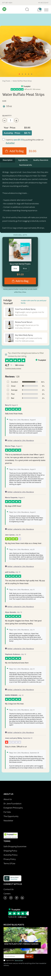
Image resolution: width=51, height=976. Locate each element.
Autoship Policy (10, 854)
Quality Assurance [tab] (40, 160)
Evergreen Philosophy (13, 807)
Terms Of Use (9, 863)
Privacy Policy (10, 859)
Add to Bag (22, 281)
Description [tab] (7, 160)
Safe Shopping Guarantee (15, 846)
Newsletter (8, 820)
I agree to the (14, 960)
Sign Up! (29, 956)
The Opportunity (11, 816)
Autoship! (10, 142)
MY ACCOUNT (43, 2)
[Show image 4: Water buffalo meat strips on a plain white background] (28, 74)
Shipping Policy (10, 850)
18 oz (25, 268)
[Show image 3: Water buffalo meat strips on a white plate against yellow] (25, 74)
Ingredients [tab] (23, 160)
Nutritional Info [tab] (25, 165)
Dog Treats (6, 81)
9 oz (15, 268)
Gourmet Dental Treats (20, 263)
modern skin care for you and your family (33, 301)
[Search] (27, 9)
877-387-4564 (7, 2)
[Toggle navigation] (46, 9)
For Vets (7, 811)
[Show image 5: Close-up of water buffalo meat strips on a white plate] (31, 74)
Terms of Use (19, 960)
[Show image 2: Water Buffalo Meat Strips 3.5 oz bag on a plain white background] (22, 74)
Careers (7, 893)
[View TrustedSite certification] (11, 835)
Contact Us (9, 889)
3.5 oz (9, 106)
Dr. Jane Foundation (12, 803)
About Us (8, 799)
